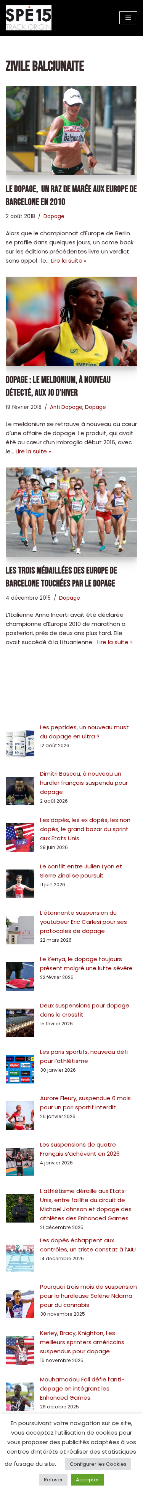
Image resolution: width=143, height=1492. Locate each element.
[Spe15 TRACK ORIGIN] (28, 17)
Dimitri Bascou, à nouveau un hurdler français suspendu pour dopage (84, 783)
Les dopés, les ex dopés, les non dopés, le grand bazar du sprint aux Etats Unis (85, 829)
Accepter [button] (87, 1479)
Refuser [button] (53, 1479)
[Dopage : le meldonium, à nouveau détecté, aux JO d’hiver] (71, 321)
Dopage (53, 216)
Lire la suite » (69, 261)
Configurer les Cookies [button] (98, 1464)
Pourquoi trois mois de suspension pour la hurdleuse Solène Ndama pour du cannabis (88, 1296)
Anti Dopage (66, 407)
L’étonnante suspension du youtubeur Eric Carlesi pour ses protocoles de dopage (83, 922)
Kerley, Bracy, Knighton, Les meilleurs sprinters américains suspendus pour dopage (82, 1342)
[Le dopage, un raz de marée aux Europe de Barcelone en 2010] (71, 130)
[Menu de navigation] (128, 17)
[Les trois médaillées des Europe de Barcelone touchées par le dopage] (71, 512)
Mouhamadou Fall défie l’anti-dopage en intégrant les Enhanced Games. (82, 1388)
